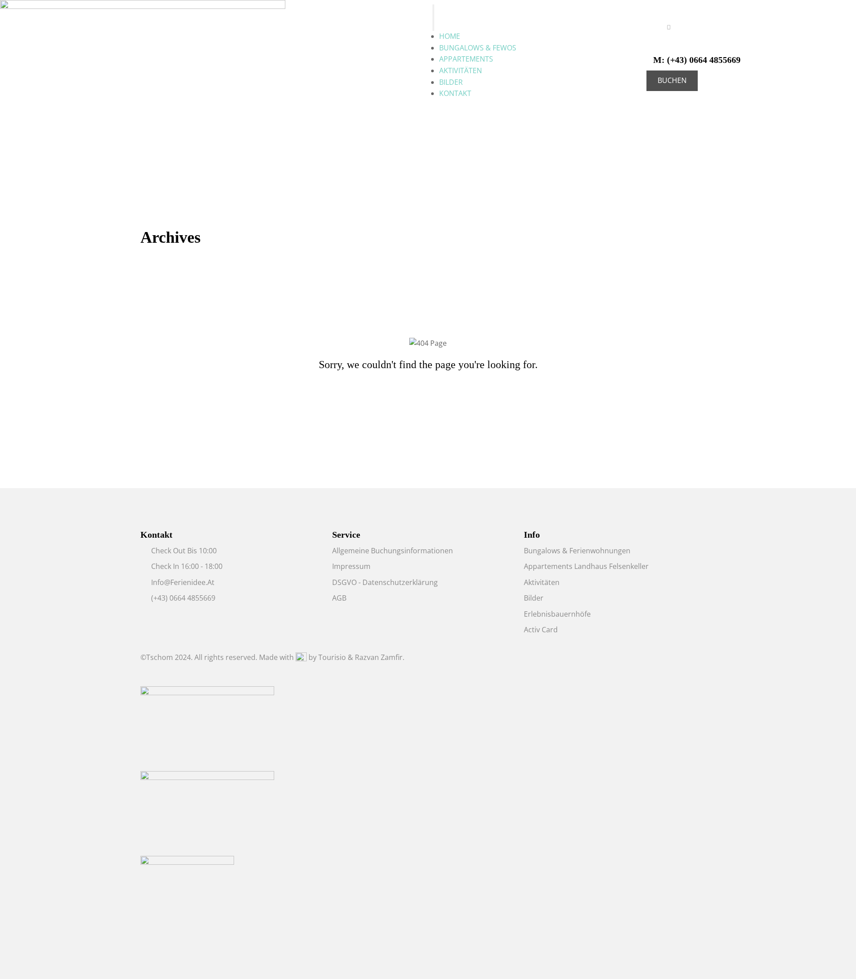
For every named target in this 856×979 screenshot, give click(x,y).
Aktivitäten (542, 582)
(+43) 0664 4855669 (697, 60)
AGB (339, 598)
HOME (449, 36)
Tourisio (332, 657)
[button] (672, 81)
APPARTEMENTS (466, 59)
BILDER (451, 82)
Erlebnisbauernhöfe (557, 614)
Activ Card (541, 630)
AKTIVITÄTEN (460, 70)
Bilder (533, 598)
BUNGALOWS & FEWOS (477, 48)
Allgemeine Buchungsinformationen (392, 551)
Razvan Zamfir (379, 657)
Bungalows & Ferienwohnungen (577, 551)
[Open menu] (433, 11)
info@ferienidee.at (182, 582)
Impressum (351, 566)
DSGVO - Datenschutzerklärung (385, 582)
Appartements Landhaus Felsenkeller (586, 566)
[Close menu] (433, 24)
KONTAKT (455, 93)
